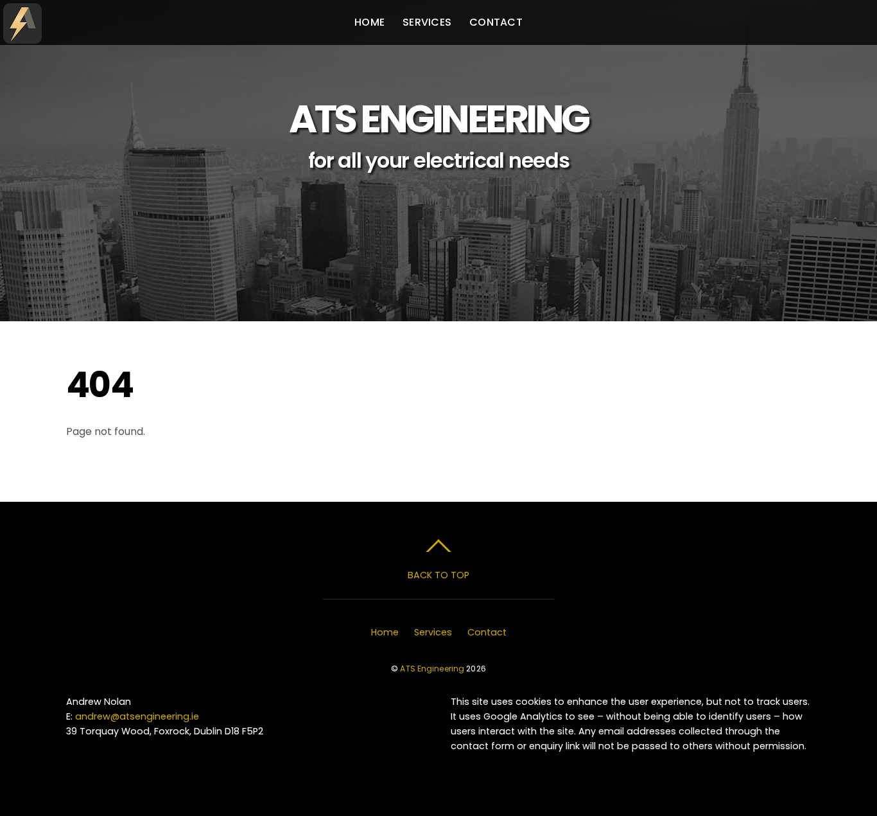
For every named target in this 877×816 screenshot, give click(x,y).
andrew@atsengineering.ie (137, 716)
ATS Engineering (432, 668)
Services (427, 22)
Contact (496, 22)
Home (369, 22)
